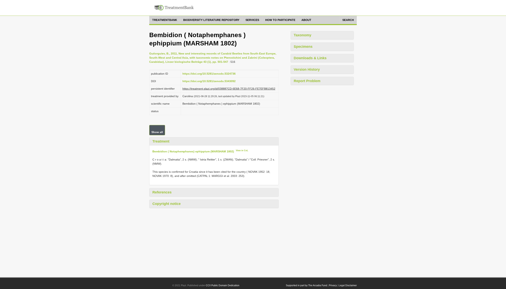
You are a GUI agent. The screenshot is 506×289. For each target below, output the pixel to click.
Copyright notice (166, 204)
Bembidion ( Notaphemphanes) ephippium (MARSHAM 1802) (193, 151)
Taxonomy (302, 35)
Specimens (303, 47)
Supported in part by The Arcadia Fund (306, 285)
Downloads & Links (310, 58)
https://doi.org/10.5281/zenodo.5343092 (209, 81)
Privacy (333, 285)
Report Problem (307, 81)
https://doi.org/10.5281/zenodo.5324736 (209, 73)
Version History (307, 69)
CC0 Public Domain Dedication (222, 285)
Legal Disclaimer (348, 285)
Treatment (160, 141)
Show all (157, 132)
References (162, 192)
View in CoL (242, 150)
